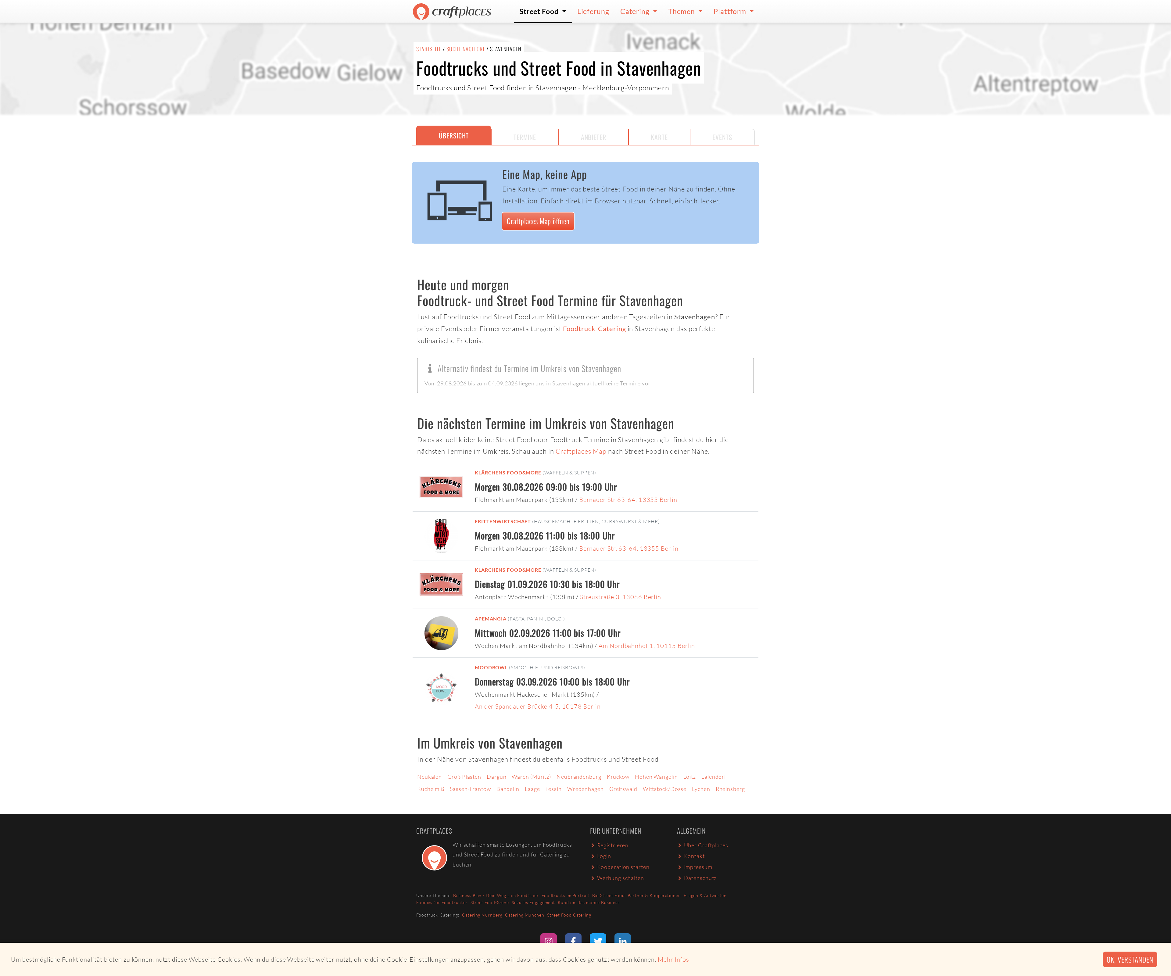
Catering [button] (635, 11)
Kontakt (694, 856)
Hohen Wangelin (656, 776)
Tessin (553, 788)
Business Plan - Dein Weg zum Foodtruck (496, 895)
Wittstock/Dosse (665, 788)
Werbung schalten (620, 877)
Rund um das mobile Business (588, 902)
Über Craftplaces (706, 845)
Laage (532, 788)
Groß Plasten (464, 776)
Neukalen (429, 776)
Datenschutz (700, 877)
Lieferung (593, 11)
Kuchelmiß (430, 788)
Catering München (524, 914)
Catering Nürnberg (482, 914)
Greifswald (623, 788)
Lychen (701, 788)
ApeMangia (491, 618)
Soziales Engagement (533, 902)
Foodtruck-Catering (594, 329)
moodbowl (491, 667)
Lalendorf (713, 776)
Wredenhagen (585, 788)
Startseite (428, 49)
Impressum (698, 866)
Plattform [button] (731, 11)
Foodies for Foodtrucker (442, 902)
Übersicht (454, 135)
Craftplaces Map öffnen (538, 221)
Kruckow (618, 776)
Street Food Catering (569, 914)
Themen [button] (682, 11)
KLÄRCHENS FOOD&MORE (508, 472)
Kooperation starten (623, 866)
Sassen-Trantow (470, 788)
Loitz (689, 776)
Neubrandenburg (579, 776)
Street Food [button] (540, 11)
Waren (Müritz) (531, 776)
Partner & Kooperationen (654, 895)
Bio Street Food (608, 895)
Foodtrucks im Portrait (565, 895)
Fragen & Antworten (705, 895)
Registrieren (613, 845)
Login (604, 856)
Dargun (496, 776)
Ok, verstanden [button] (1130, 959)
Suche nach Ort (465, 49)
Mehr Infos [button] (673, 959)
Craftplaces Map (581, 451)
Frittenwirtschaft (503, 521)
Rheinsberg (730, 788)
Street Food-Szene (490, 902)
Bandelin (507, 788)
